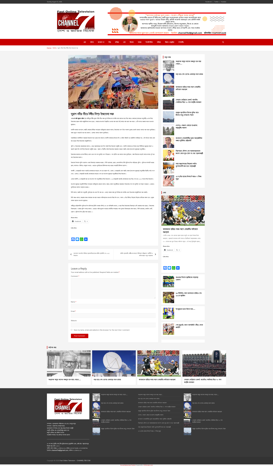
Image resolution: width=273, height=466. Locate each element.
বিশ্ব (110, 42)
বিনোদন (132, 42)
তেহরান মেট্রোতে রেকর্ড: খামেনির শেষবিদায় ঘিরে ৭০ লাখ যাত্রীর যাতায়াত (188, 100)
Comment (75, 276)
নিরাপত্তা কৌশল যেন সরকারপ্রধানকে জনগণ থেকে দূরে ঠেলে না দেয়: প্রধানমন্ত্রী (189, 152)
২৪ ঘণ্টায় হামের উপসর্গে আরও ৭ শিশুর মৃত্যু (188, 177)
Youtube (223, 2)
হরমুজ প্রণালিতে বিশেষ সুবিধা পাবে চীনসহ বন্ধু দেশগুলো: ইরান (187, 113)
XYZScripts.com (148, 465)
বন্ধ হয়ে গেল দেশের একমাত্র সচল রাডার (189, 74)
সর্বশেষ (92, 42)
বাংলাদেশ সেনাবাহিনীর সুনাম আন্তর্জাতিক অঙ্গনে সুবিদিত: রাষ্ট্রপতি (189, 139)
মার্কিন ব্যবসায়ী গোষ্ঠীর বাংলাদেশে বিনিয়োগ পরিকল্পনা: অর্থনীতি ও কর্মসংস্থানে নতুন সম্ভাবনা (136, 254)
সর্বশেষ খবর (52, 347)
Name (73, 302)
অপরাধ (139, 42)
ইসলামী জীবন (149, 42)
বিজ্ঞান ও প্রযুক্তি (169, 42)
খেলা (124, 42)
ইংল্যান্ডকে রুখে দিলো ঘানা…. (185, 309)
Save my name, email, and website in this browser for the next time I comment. (102, 330)
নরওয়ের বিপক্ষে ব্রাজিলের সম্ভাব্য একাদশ (187, 278)
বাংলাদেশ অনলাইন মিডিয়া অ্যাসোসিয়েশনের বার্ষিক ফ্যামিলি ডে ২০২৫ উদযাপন (92, 254)
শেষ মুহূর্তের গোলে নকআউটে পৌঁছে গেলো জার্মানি (189, 326)
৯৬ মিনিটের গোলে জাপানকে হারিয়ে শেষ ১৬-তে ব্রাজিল (188, 294)
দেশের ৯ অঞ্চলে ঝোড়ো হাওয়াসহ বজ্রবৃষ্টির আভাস (186, 126)
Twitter (216, 2)
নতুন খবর (167, 57)
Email (73, 311)
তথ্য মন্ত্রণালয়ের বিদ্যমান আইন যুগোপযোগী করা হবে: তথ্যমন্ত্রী (186, 164)
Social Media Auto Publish (128, 465)
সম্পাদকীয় (181, 42)
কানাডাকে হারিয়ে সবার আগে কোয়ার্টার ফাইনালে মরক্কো (188, 88)
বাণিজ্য (117, 42)
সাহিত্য (159, 42)
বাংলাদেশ (100, 42)
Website (74, 321)
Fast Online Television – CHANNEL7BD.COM (75, 461)
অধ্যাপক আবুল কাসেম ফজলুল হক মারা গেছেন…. (188, 62)
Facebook (208, 2)
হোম (85, 42)
